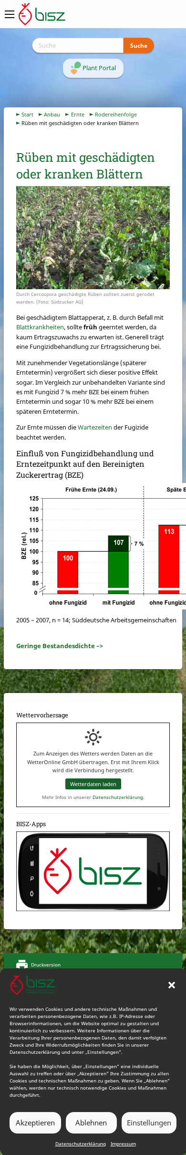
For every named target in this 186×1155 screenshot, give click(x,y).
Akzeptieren (35, 1122)
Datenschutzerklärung (80, 1143)
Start (27, 114)
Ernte (77, 114)
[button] (171, 985)
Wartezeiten (95, 427)
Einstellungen (149, 1122)
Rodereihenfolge (116, 114)
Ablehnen (91, 1122)
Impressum (123, 1143)
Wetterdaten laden (93, 784)
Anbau (52, 114)
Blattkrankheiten (40, 327)
